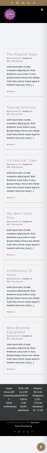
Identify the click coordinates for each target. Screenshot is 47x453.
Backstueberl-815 (15, 58)
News (21, 61)
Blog (13, 61)
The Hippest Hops (22, 54)
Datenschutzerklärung (23, 426)
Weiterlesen (10, 91)
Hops (17, 61)
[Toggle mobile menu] (42, 9)
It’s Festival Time (22, 160)
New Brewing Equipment (18, 330)
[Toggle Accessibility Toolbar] (41, 447)
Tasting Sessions (21, 107)
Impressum (35, 422)
